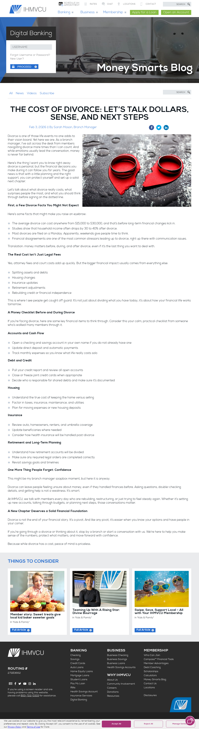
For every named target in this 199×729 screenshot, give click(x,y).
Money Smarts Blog (155, 679)
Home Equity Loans (81, 671)
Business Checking (117, 655)
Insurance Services (81, 695)
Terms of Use (33, 727)
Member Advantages (156, 663)
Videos (32, 93)
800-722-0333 (30, 695)
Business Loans (116, 663)
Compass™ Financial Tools (159, 659)
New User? (17, 59)
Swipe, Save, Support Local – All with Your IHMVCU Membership (159, 612)
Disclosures (150, 695)
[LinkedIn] (34, 683)
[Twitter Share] (158, 127)
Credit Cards (77, 663)
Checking (75, 655)
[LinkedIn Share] (166, 127)
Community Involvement (121, 683)
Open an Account (176, 12)
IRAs (72, 687)
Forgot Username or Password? (30, 55)
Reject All (148, 724)
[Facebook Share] (151, 127)
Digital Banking (78, 699)
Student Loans (78, 679)
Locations (149, 687)
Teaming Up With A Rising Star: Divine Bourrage (96, 612)
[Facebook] (15, 683)
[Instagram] (29, 683)
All (11, 93)
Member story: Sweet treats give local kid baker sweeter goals (35, 616)
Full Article (19, 630)
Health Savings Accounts (121, 667)
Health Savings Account (84, 691)
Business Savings (117, 659)
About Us (112, 679)
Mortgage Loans (79, 675)
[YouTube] (24, 683)
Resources (113, 695)
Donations (113, 691)
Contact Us (150, 683)
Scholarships (151, 671)
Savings (74, 659)
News (20, 93)
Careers (112, 687)
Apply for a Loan (144, 12)
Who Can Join (152, 655)
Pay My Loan (77, 683)
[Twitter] (19, 683)
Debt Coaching (152, 667)
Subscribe (47, 93)
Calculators (150, 675)
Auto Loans (76, 667)
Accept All (116, 724)
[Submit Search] (188, 4)
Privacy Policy (14, 727)
